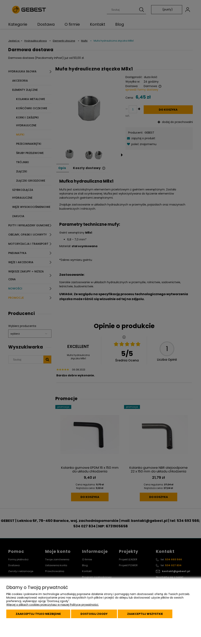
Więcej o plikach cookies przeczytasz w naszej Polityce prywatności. (52, 605)
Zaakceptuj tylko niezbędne (38, 614)
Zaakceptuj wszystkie (145, 614)
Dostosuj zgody (94, 614)
